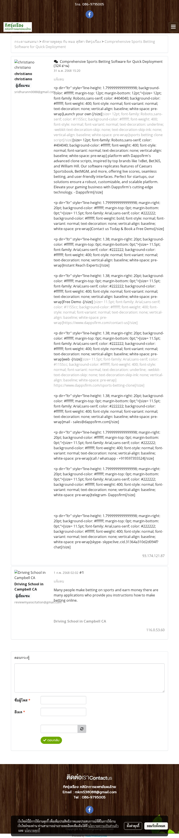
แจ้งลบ (59, 79)
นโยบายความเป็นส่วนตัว (103, 826)
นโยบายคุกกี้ (32, 830)
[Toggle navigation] (173, 27)
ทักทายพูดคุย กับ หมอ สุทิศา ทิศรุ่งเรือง (71, 41)
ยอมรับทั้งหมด (156, 826)
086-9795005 (93, 4)
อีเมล (19, 711)
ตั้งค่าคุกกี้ (133, 826)
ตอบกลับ (52, 740)
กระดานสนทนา (26, 41)
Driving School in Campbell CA (80, 621)
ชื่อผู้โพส (22, 700)
